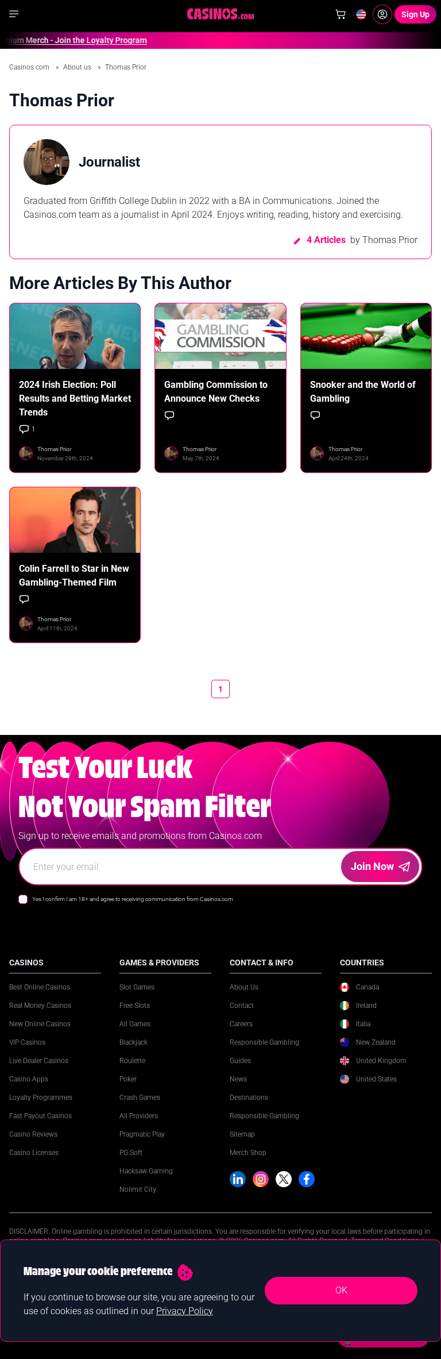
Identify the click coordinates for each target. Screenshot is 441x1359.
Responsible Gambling (264, 1042)
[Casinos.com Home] (221, 14)
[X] (284, 1179)
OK (341, 1290)
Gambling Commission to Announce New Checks (216, 391)
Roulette (132, 1061)
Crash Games (139, 1098)
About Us (244, 987)
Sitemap (242, 1134)
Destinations (249, 1098)
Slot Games (136, 987)
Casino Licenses (34, 1153)
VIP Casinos (27, 1042)
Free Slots (134, 1006)
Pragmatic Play (142, 1134)
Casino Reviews (33, 1134)
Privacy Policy (184, 1311)
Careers (241, 1024)
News (238, 1079)
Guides (240, 1061)
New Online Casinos (40, 1024)
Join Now (372, 866)
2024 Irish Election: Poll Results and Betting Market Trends (75, 398)
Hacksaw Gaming (146, 1171)
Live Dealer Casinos (38, 1061)
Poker (128, 1079)
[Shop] (340, 14)
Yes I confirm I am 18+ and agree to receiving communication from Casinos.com (132, 899)
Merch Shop (248, 1153)
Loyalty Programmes (40, 1098)
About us (78, 67)
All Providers (138, 1116)
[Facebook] (307, 1179)
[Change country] (361, 14)
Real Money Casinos (40, 1006)
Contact (242, 1006)
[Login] (382, 14)
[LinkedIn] (238, 1179)
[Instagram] (261, 1179)
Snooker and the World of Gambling (363, 391)
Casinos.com (30, 67)
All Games (134, 1024)
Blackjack (133, 1042)
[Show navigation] (14, 14)
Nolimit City (137, 1189)
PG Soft (130, 1153)
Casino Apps (28, 1079)
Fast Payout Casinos (40, 1116)
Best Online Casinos (39, 987)
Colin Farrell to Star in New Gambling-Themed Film (74, 575)
